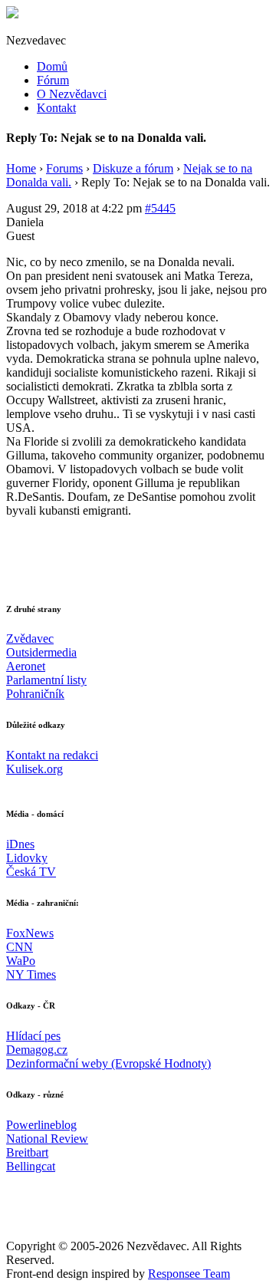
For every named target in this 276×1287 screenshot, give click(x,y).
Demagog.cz (36, 1049)
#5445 (160, 208)
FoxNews (30, 933)
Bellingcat (30, 1166)
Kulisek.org (34, 768)
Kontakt (56, 107)
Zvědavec (30, 638)
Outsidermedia (41, 652)
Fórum (53, 80)
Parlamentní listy (46, 679)
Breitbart (27, 1152)
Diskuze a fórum (133, 168)
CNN (19, 946)
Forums (64, 168)
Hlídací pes (33, 1035)
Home (21, 168)
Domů (52, 66)
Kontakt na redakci (52, 755)
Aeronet (25, 666)
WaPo (20, 960)
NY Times (31, 974)
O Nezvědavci (72, 93)
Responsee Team (189, 1273)
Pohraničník (35, 693)
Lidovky (27, 857)
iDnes (20, 844)
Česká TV (31, 871)
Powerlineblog (41, 1124)
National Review (47, 1138)
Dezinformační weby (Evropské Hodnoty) (108, 1063)
